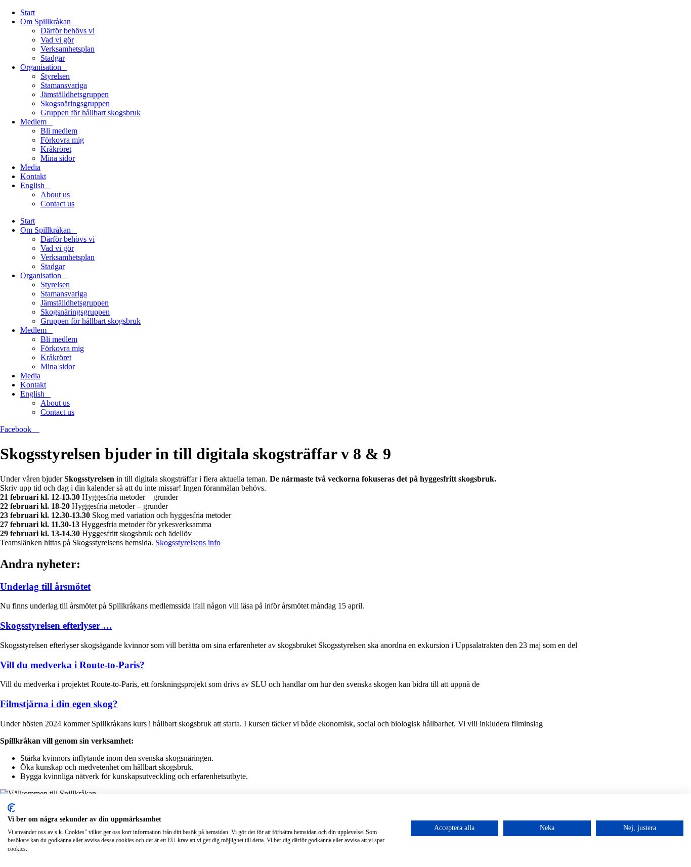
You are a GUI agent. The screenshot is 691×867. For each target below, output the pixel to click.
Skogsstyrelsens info (188, 542)
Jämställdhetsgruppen (74, 94)
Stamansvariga (63, 85)
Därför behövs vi (67, 30)
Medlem (33, 121)
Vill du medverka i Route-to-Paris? (72, 665)
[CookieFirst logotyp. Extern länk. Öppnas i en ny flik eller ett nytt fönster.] (11, 807)
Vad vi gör (57, 39)
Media (30, 167)
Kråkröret (55, 149)
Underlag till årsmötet (45, 586)
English (32, 185)
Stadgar (52, 58)
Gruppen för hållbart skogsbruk (90, 112)
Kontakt (33, 176)
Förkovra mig (62, 140)
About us (55, 194)
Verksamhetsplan (67, 49)
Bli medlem (58, 130)
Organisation (40, 67)
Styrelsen (55, 76)
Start (27, 12)
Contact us (57, 203)
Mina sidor (57, 158)
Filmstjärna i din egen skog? (59, 704)
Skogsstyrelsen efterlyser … (56, 625)
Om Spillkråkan (45, 21)
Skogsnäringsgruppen (75, 103)
